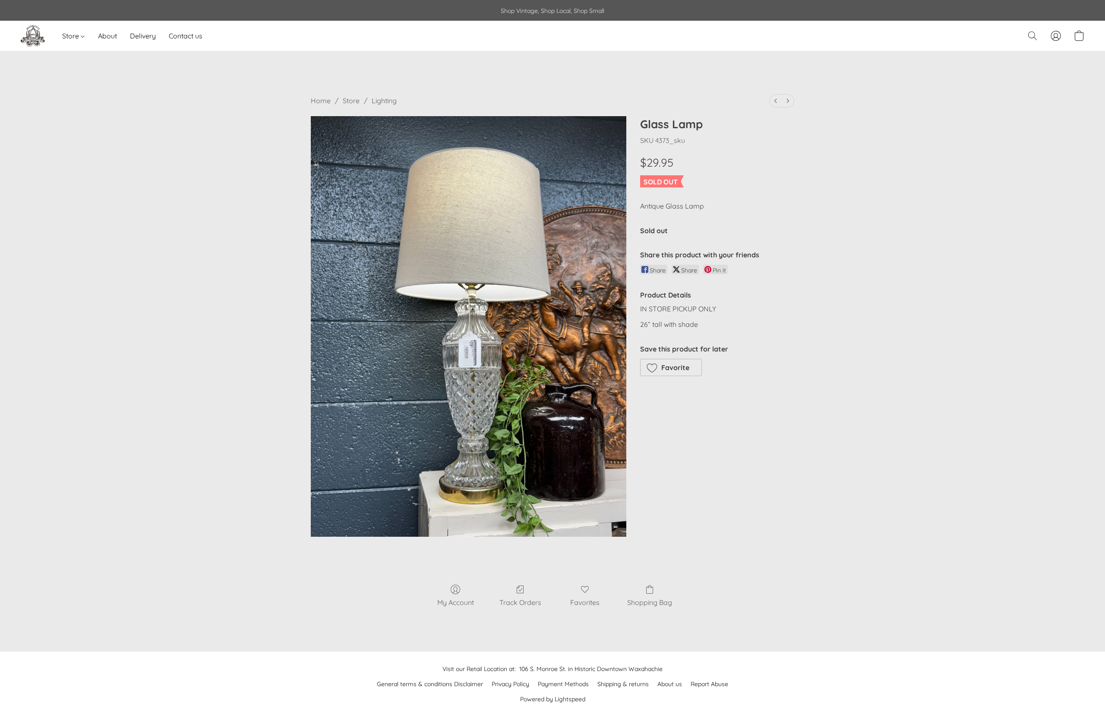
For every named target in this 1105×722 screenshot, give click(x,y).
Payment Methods (563, 684)
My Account (455, 602)
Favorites (585, 602)
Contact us (185, 36)
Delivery (143, 36)
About (107, 36)
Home (321, 100)
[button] (33, 36)
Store (71, 36)
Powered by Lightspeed (552, 699)
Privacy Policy (510, 684)
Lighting (384, 100)
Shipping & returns (623, 684)
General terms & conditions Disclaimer (430, 684)
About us (669, 684)
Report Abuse (709, 684)
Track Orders (520, 602)
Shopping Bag (649, 602)
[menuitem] (776, 101)
